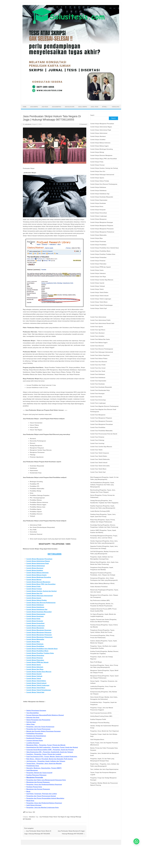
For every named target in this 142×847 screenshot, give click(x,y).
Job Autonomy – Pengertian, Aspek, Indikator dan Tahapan (45, 761)
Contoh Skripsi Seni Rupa (34, 669)
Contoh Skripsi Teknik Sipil (35, 692)
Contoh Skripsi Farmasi (34, 588)
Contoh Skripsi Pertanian (34, 658)
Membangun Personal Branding (99, 722)
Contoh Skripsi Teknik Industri (36, 683)
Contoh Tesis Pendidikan (97, 427)
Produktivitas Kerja (32, 765)
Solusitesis (32, 817)
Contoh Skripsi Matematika (35, 639)
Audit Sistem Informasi (33, 805)
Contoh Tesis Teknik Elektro (98, 456)
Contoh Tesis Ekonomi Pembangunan (101, 349)
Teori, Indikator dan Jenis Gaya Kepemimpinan (104, 769)
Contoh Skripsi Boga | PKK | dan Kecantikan (41, 584)
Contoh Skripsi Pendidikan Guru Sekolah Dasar (42, 648)
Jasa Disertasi (56, 106)
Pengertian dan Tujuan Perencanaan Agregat (41, 796)
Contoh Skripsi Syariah (34, 674)
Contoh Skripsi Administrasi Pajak (37, 563)
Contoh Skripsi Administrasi (35, 565)
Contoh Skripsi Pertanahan (35, 655)
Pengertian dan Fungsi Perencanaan (38, 729)
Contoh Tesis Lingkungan (98, 403)
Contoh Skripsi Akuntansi (34, 568)
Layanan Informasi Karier (34, 740)
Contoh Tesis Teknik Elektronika (100, 459)
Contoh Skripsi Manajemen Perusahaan (39, 559)
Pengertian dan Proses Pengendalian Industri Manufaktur (45, 798)
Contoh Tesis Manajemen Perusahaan (101, 424)
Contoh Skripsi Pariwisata (34, 644)
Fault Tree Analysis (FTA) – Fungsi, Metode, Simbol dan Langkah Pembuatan (51, 756)
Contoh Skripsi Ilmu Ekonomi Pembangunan (41, 602)
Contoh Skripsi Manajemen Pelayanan (38, 632)
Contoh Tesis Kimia (96, 396)
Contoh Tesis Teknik (96, 450)
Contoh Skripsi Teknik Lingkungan (37, 685)
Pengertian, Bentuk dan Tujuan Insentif (39, 772)
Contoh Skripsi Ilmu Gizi (34, 593)
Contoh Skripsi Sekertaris (34, 667)
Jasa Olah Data (69, 106)
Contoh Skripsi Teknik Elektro (36, 681)
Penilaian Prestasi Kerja (34, 787)
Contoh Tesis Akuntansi (97, 333)
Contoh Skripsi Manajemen (35, 628)
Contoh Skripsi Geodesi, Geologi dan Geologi (41, 591)
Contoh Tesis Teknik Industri (98, 462)
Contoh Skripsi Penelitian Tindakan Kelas (40, 653)
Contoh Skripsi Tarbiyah (34, 676)
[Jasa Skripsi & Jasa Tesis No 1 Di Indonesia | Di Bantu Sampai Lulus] (71, 101)
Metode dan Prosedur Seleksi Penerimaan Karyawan (43, 731)
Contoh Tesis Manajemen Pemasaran (101, 421)
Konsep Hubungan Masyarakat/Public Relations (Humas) (45, 715)
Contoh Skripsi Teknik (33, 678)
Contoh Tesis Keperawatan (98, 380)
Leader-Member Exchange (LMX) (100, 511)
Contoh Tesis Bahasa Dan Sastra (100, 339)
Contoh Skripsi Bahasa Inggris (36, 575)
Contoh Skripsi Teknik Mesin (35, 687)
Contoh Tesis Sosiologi (97, 443)
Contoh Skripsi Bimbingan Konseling (38, 577)
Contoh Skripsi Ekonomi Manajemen (38, 582)
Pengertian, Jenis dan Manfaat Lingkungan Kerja (42, 807)
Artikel (104, 106)
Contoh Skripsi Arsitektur (34, 570)
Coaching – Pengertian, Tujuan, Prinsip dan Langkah (43, 754)
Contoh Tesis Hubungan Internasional (101, 352)
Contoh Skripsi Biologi (33, 579)
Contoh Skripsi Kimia (33, 618)
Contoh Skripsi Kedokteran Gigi (36, 609)
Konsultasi (115, 106)
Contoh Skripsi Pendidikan (35, 646)
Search (92, 115)
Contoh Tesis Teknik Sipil (98, 472)
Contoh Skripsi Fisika (33, 586)
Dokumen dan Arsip (32, 717)
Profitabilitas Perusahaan (34, 733)
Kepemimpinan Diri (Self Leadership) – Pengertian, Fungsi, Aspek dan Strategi (52, 747)
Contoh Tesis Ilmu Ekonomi (98, 361)
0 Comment (83, 124)
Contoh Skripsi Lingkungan (35, 625)
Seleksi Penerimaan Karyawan (36, 710)
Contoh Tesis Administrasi (98, 317)
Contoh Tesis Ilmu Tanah (97, 371)
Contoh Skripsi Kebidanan (35, 605)
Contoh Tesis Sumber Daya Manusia (101, 446)
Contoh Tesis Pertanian (97, 437)
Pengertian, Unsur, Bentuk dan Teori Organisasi (104, 731)
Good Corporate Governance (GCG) (100, 713)
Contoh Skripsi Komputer (34, 621)
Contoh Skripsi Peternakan (35, 660)
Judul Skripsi (82, 106)
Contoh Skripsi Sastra (33, 664)
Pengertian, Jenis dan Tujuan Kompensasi (40, 726)
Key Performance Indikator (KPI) (100, 600)
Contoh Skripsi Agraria (33, 598)
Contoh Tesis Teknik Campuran (99, 453)
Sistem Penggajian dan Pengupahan (38, 720)
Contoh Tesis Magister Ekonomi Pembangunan (104, 406)
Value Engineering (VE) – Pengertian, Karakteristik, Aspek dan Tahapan (49, 752)
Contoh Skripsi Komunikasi (35, 623)
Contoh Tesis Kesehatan (97, 384)
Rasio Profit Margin (96, 662)
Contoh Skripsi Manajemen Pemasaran (39, 635)
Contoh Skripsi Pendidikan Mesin (37, 651)
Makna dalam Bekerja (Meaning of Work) (102, 583)
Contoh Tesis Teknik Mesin (98, 469)
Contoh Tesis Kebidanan (97, 374)
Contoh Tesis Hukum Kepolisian (100, 355)
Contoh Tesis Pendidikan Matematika (101, 430)
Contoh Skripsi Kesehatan (35, 616)
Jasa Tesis (45, 106)
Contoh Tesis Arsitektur (97, 336)
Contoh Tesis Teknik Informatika (100, 465)
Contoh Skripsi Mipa (33, 641)
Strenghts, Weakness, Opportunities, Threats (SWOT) (44, 768)
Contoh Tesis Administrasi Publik (100, 320)
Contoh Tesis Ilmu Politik (97, 365)
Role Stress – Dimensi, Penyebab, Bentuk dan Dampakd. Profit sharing (49, 759)
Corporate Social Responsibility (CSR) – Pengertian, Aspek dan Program (50, 749)
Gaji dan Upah (31, 722)
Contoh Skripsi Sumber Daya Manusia (38, 671)
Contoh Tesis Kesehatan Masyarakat (101, 387)
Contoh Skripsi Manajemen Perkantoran (39, 637)
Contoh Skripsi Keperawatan (35, 614)
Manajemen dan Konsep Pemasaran (38, 789)
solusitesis (28, 124)
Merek (28, 791)
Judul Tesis (94, 106)
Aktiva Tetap (30, 724)
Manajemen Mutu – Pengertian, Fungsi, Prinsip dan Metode (45, 745)
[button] (136, 841)
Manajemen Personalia (34, 777)
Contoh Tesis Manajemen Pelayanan (101, 418)
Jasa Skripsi (34, 106)
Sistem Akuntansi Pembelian (99, 586)
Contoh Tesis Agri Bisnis (97, 330)
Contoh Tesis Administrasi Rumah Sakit (102, 323)
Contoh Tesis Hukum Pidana (98, 358)
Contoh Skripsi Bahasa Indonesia (37, 572)
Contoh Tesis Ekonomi (97, 345)
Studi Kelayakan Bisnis (97, 739)
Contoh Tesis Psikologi (97, 440)
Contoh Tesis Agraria (96, 326)
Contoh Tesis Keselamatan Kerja (100, 390)
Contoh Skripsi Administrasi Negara (38, 561)
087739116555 (54, 554)
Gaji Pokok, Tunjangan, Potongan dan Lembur (41, 793)
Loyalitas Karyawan (32, 743)
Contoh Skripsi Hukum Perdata (36, 600)
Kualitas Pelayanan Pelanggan (36, 775)
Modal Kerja (30, 800)
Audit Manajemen (32, 770)
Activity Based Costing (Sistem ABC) (101, 716)
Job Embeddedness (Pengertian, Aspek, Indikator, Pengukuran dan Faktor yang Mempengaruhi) (102, 485)
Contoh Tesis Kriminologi (98, 400)
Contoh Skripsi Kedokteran (35, 607)
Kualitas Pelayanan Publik (98, 719)
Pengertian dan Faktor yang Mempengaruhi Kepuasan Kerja (46, 780)
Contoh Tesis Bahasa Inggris (99, 342)
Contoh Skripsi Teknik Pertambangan (38, 690)
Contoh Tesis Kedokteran (97, 377)
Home (24, 106)
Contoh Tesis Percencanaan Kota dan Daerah (103, 434)
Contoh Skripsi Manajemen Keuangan (38, 630)
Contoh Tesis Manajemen (97, 415)
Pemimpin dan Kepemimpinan (36, 736)
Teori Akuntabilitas (32, 713)
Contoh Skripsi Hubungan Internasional (39, 595)
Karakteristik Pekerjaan (34, 738)
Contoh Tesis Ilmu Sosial (97, 368)
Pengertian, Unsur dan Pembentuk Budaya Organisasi (44, 784)
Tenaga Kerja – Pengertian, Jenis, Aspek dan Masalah (44, 763)
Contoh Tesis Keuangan (97, 393)
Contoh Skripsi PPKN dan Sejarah (37, 662)
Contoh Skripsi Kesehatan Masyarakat (39, 612)
